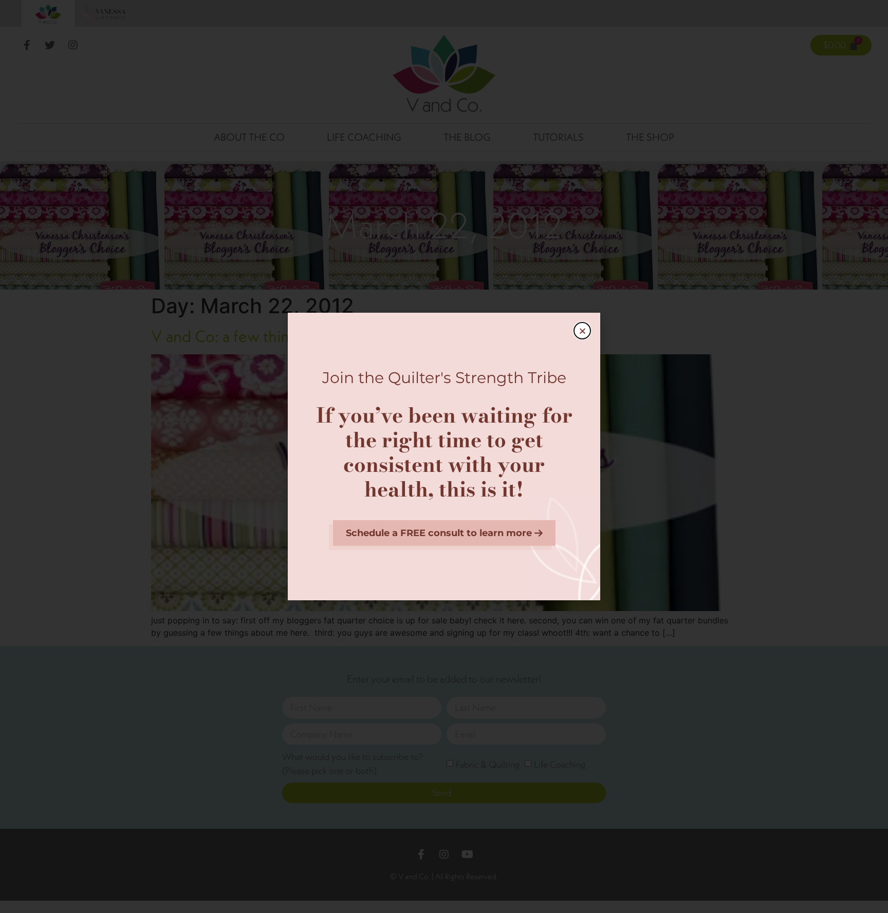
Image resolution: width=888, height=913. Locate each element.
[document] (444, 456)
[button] (582, 330)
